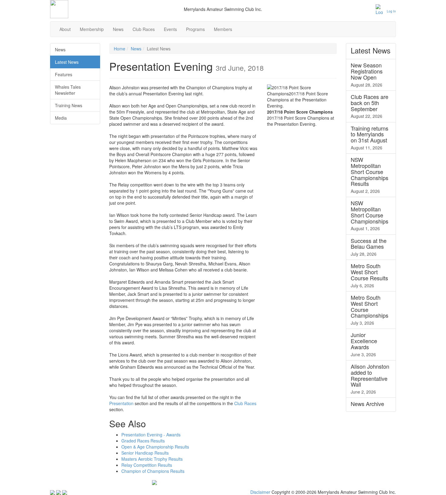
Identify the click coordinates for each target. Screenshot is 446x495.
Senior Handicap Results (145, 453)
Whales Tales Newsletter (68, 90)
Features (63, 74)
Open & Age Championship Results (155, 447)
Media (61, 118)
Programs (195, 29)
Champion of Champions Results (152, 471)
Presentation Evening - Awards (151, 435)
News (118, 29)
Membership (92, 29)
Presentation (121, 403)
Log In (391, 11)
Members (223, 29)
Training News (68, 105)
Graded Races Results (143, 441)
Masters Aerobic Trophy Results (152, 459)
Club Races (144, 29)
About (65, 29)
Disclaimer (260, 492)
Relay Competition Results (146, 465)
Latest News (67, 62)
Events (170, 29)
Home (119, 49)
